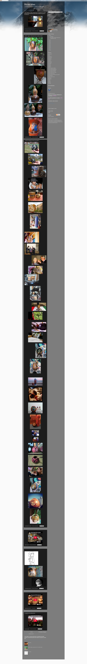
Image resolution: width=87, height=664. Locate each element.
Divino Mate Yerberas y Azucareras (53, 24)
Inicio (31, 631)
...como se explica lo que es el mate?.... (32, 140)
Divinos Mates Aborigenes (52, 69)
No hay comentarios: (32, 544)
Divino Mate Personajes (52, 19)
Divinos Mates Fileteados (52, 70)
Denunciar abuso (51, 85)
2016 (50, 42)
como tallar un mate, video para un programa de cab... (55, 38)
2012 (50, 47)
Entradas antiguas (42, 631)
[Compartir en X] (41, 137)
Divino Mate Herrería (51, 21)
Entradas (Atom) (31, 633)
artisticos (49, 60)
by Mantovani (55, 29)
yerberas (49, 83)
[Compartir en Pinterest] (43, 137)
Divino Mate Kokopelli (51, 23)
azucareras (50, 62)
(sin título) (29, 642)
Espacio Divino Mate (51, 76)
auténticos (50, 61)
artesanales (50, 57)
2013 (50, 46)
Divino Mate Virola (51, 22)
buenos (49, 64)
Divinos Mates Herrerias (52, 71)
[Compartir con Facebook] (42, 137)
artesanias (49, 58)
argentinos (50, 56)
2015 (50, 43)
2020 (50, 35)
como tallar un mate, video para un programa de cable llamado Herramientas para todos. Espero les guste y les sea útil (35, 13)
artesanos (49, 59)
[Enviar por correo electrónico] (37, 544)
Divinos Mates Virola (51, 73)
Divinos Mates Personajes (52, 72)
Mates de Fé (50, 25)
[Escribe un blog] (40, 137)
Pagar (49, 112)
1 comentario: (33, 608)
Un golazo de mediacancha (30, 613)
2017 (50, 41)
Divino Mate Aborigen (51, 20)
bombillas (49, 63)
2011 (50, 48)
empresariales (50, 75)
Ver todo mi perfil (55, 30)
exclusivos (49, 77)
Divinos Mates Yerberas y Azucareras (54, 74)
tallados (49, 82)
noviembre (51, 36)
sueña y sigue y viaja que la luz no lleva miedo (33, 36)
